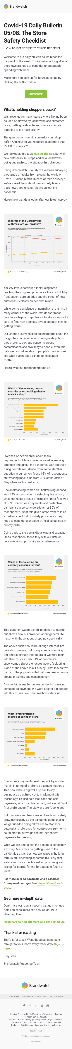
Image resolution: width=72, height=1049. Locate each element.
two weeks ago (44, 153)
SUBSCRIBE (35, 94)
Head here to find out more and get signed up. (34, 922)
